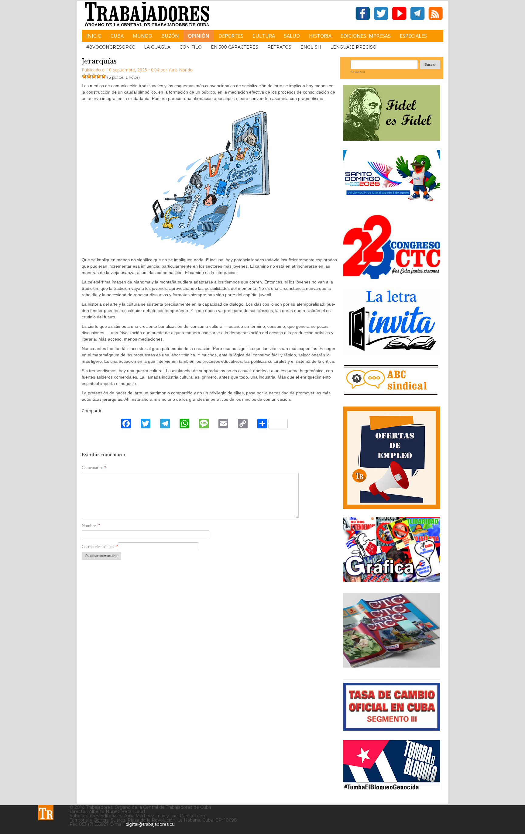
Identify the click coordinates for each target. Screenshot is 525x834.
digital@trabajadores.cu (150, 824)
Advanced (358, 72)
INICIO (93, 36)
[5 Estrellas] (103, 76)
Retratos (279, 47)
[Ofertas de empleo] (391, 458)
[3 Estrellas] (93, 76)
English (310, 47)
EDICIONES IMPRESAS (366, 36)
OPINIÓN (198, 36)
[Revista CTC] (391, 667)
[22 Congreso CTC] (391, 276)
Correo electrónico (100, 546)
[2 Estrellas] (89, 76)
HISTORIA (320, 36)
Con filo (191, 47)
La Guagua (157, 47)
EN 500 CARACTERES (234, 47)
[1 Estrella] (84, 76)
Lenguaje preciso (353, 47)
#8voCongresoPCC (110, 47)
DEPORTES (230, 36)
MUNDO (142, 36)
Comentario (94, 467)
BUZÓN (170, 36)
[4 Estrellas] (98, 76)
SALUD (292, 36)
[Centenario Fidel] (391, 138)
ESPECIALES (413, 36)
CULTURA (263, 36)
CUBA (117, 36)
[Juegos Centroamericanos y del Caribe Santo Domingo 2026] (391, 203)
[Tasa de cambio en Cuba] (391, 728)
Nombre (91, 525)
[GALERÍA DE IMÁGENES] (391, 579)
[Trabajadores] (45, 812)
